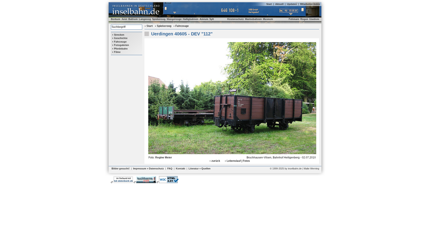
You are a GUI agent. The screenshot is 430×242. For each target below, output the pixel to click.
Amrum (204, 19)
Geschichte (120, 38)
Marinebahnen (253, 19)
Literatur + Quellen (200, 168)
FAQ (169, 168)
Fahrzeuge (120, 41)
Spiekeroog (159, 19)
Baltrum (133, 19)
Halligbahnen (190, 19)
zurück (215, 160)
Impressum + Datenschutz (148, 168)
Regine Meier (163, 157)
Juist (124, 19)
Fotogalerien (121, 45)
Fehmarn (294, 19)
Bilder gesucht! (121, 168)
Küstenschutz (235, 19)
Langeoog (145, 19)
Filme (117, 52)
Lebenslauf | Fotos (238, 160)
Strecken (119, 34)
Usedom (314, 19)
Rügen (304, 19)
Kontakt (180, 168)
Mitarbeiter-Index (310, 4)
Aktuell (279, 4)
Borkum (115, 19)
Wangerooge (174, 19)
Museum (268, 19)
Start (269, 4)
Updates (292, 4)
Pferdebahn (121, 48)
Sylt (211, 19)
